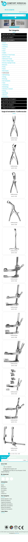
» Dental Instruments (8, 37)
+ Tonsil (3, 83)
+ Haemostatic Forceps (6, 59)
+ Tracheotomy (5, 85)
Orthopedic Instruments (7, 504)
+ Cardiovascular (5, 73)
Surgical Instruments (6, 502)
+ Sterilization (4, 97)
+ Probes (3, 67)
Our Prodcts (4, 488)
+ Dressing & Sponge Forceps (8, 63)
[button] (2, 23)
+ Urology (3, 91)
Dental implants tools (6, 499)
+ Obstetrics (4, 95)
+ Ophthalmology (5, 75)
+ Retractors (4, 65)
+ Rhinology (4, 79)
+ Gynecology (4, 93)
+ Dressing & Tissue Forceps (8, 55)
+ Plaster (3, 69)
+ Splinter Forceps (5, 57)
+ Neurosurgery (5, 71)
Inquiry (2, 491)
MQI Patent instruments (7, 505)
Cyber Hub (17, 533)
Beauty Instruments (6, 507)
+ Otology (3, 77)
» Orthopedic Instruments (9, 99)
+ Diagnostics (4, 45)
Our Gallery (3, 490)
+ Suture (3, 51)
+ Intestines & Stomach (7, 89)
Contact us (3, 493)
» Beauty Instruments (8, 105)
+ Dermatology (4, 87)
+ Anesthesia (4, 47)
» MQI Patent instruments (9, 102)
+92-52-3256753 (9, 10)
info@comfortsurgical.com (10, 468)
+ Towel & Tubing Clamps (7, 61)
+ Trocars (3, 49)
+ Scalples (3, 53)
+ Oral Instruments (5, 81)
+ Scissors (3, 43)
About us (3, 486)
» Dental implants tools (8, 34)
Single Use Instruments (6, 509)
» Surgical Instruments (8, 40)
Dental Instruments (6, 500)
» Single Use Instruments (8, 108)
